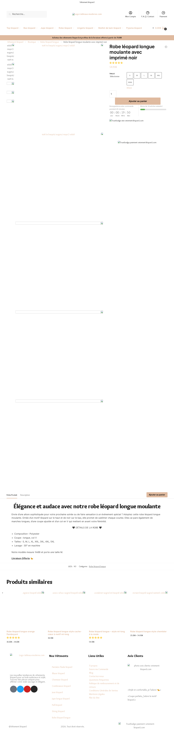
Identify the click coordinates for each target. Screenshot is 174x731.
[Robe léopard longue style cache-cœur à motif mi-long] (66, 609)
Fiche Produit (12, 495)
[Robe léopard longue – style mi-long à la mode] (107, 609)
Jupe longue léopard (61, 698)
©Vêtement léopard (18, 726)
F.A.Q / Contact (147, 16)
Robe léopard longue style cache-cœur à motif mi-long (65, 633)
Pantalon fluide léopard (62, 667)
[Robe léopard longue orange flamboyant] (25, 609)
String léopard (58, 711)
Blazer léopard (58, 673)
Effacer (129, 87)
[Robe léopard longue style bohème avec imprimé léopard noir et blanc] (166, 46)
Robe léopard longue (49, 42)
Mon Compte (130, 16)
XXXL (130, 82)
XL (151, 75)
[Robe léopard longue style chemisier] (148, 609)
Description (25, 495)
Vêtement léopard (15, 42)
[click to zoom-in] (59, 87)
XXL (158, 75)
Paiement (163, 16)
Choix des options (25, 646)
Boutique (32, 42)
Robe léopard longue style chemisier (148, 631)
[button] (116, 63)
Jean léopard (57, 692)
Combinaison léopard (61, 686)
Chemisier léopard (60, 679)
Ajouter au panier (138, 101)
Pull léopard (57, 705)
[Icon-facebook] (13, 689)
